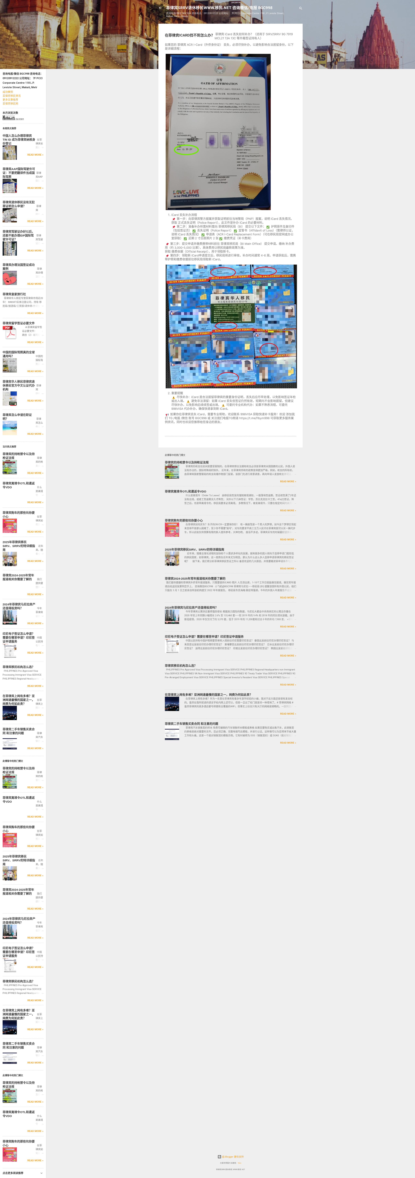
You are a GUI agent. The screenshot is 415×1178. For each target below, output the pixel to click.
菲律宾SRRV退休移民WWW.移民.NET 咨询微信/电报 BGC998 (219, 8)
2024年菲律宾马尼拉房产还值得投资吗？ (191, 607)
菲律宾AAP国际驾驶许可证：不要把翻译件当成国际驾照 (19, 172)
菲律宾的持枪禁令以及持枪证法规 (187, 462)
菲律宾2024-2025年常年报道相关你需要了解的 (195, 578)
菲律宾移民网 (10, 103)
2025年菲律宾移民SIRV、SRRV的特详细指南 (194, 549)
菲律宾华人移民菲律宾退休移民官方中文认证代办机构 (19, 385)
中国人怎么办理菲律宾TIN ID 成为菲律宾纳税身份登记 (19, 139)
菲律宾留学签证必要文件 (19, 323)
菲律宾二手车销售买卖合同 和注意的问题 (191, 723)
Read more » (288, 481)
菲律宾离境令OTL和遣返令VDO (185, 491)
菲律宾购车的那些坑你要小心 (184, 520)
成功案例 (8, 91)
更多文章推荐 (10, 99)
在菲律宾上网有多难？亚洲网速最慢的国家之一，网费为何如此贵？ (208, 694)
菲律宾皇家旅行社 (14, 294)
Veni (239, 1163)
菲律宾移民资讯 (12, 95)
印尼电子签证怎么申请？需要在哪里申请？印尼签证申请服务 (204, 636)
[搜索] (301, 9)
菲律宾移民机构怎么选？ (181, 665)
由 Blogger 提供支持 (232, 1156)
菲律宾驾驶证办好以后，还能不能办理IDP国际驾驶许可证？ (19, 235)
